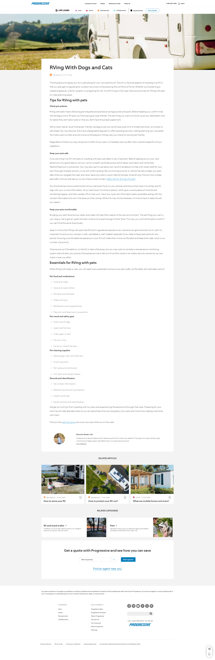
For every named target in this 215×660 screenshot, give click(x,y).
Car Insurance (96, 623)
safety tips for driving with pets (121, 179)
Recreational (57, 75)
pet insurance (68, 422)
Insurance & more (91, 3)
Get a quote (128, 559)
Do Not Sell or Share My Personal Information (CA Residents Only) (120, 644)
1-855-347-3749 (171, 3)
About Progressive (97, 616)
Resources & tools (114, 3)
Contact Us (95, 619)
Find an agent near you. (107, 568)
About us (127, 3)
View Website (81, 444)
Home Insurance (97, 626)
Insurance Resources (90, 644)
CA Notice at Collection (73, 644)
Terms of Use (58, 644)
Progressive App (97, 609)
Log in (183, 3)
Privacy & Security (45, 644)
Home (60, 612)
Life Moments (63, 619)
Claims (102, 3)
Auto (60, 609)
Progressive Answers (98, 612)
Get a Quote (152, 10)
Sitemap (94, 630)
